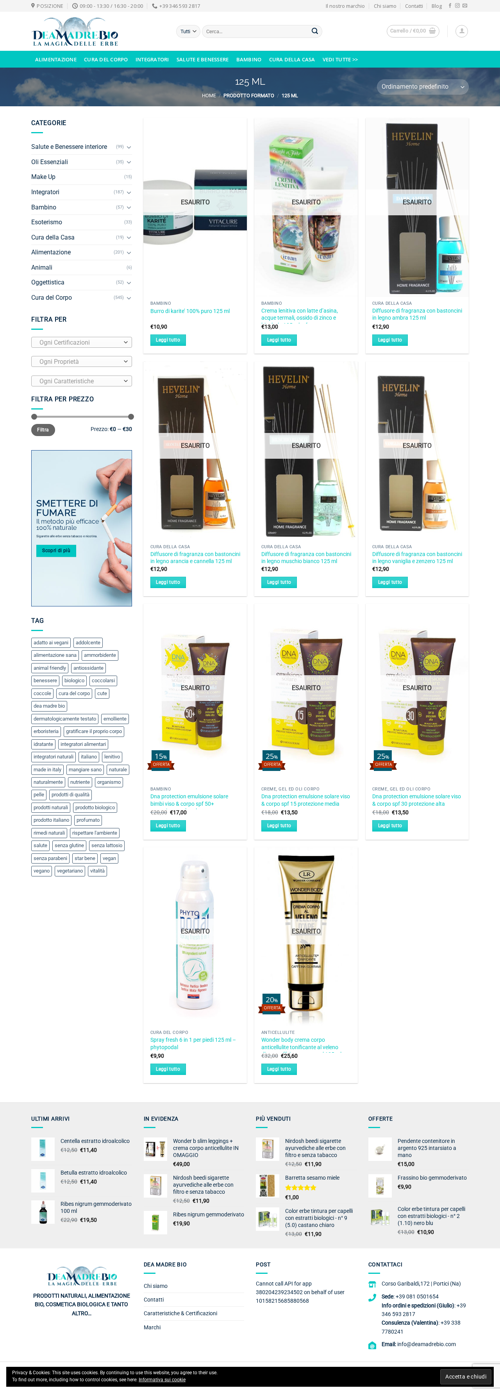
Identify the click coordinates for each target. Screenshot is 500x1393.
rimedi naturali (49, 833)
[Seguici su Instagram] (457, 6)
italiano (89, 757)
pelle (39, 795)
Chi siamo (385, 5)
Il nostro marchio (345, 5)
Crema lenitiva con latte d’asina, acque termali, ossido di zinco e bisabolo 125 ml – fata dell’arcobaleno (299, 322)
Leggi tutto (168, 340)
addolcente (88, 643)
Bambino (249, 59)
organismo (109, 782)
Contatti (414, 5)
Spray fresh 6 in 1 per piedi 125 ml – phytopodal (193, 1044)
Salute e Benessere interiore (69, 146)
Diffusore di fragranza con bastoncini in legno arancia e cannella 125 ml (195, 558)
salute (40, 845)
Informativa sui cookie (162, 1379)
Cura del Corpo (106, 59)
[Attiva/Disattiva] (129, 147)
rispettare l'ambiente (94, 833)
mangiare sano (85, 769)
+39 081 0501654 (417, 1296)
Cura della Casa (292, 59)
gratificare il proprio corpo (94, 731)
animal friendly (50, 668)
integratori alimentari (83, 744)
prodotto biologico (95, 807)
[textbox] (79, 342)
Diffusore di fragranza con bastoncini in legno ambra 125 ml (417, 315)
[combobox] (81, 342)
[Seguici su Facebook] (450, 6)
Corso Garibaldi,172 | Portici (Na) (421, 1283)
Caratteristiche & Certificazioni (180, 1313)
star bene (85, 858)
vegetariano (70, 871)
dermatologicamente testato (65, 719)
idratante (43, 744)
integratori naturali (53, 757)
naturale (118, 769)
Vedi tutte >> (340, 59)
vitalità (97, 871)
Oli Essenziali (49, 162)
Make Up (43, 177)
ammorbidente (100, 655)
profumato (88, 820)
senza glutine (69, 845)
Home (209, 95)
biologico (74, 680)
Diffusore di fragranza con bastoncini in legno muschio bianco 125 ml (306, 558)
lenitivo (112, 757)
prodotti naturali (51, 807)
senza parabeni (50, 858)
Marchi (152, 1327)
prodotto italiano (51, 820)
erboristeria (46, 731)
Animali (41, 267)
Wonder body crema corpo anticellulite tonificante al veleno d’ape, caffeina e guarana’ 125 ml (301, 1047)
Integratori (152, 59)
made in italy (47, 769)
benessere (45, 680)
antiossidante (88, 668)
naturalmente (48, 782)
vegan (109, 858)
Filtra (43, 430)
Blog (437, 5)
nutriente (80, 782)
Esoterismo (46, 222)
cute (102, 693)
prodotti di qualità (70, 795)
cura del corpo (74, 693)
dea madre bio (49, 706)
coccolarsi (103, 680)
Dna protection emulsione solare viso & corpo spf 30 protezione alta (416, 800)
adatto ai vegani (51, 643)
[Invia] (314, 31)
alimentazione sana (55, 655)
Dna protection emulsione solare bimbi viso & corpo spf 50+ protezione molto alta (189, 803)
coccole (42, 693)
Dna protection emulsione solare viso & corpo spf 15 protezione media (305, 800)
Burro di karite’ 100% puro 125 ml (190, 311)
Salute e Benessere (203, 59)
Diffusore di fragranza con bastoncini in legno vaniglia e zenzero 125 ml (417, 558)
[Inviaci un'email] (464, 6)
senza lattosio (106, 845)
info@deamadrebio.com (426, 1344)
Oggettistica (47, 282)
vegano (42, 871)
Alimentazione (56, 59)
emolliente (115, 719)
